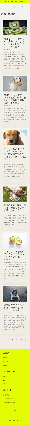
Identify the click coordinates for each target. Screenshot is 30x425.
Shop (5, 384)
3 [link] (16, 339)
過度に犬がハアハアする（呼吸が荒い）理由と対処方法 (14, 307)
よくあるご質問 (7, 398)
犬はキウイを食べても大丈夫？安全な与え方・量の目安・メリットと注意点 (14, 42)
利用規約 (22, 420)
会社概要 (5, 361)
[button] (3, 6)
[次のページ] (19, 343)
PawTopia (13, 418)
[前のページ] (3, 339)
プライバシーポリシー (13, 420)
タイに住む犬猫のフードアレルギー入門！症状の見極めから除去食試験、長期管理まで (15, 154)
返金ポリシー (20, 418)
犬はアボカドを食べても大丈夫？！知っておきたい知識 (14, 254)
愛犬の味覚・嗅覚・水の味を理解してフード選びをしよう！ (15, 208)
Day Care (6, 365)
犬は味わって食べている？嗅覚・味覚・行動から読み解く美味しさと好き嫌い (15, 99)
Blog (4, 380)
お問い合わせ (7, 395)
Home (5, 357)
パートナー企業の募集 (9, 402)
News (5, 376)
